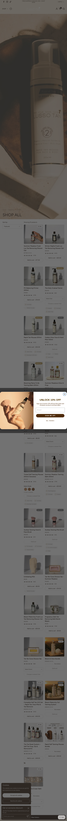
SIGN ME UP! (50, 415)
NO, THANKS (50, 420)
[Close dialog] (64, 394)
